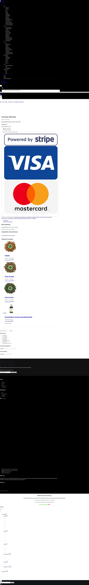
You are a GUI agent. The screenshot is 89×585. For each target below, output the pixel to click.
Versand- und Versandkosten (8, 574)
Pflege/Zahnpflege (8, 542)
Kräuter (45, 217)
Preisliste (3, 396)
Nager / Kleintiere (6, 554)
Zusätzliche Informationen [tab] (7, 221)
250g (12, 235)
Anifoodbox (34, 218)
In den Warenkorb (4, 124)
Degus (19, 217)
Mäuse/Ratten (49, 217)
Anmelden (3, 578)
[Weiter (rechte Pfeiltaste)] (1, 509)
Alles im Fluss (9, 297)
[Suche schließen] (1, 581)
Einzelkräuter (23, 217)
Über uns (3, 382)
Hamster (38, 217)
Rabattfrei (5, 335)
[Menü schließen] (0, 511)
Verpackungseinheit (5, 121)
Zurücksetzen (18, 121)
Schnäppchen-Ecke (7, 343)
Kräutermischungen (8, 565)
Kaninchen (42, 217)
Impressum (4, 387)
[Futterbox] (2, 1)
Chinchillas (16, 217)
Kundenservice (4, 571)
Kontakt (3, 383)
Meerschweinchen (4, 218)
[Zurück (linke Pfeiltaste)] (0, 509)
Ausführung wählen (8, 280)
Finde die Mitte (9, 276)
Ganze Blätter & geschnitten (10, 563)
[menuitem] (3, 3)
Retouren (3, 395)
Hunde (5, 336)
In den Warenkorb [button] (8, 321)
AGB (2, 384)
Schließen (1, 506)
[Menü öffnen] (1, 98)
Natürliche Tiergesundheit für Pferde (20, 218)
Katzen (5, 338)
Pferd (4, 544)
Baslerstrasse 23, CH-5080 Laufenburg (11, 470)
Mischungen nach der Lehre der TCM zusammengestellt (14, 529)
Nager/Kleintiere (11, 218)
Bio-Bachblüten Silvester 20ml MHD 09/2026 (18, 317)
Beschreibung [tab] (5, 220)
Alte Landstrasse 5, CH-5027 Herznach (11, 469)
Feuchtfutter (7, 518)
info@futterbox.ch (7, 472)
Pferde (28, 218)
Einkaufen (3, 514)
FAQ (2, 392)
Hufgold (7, 255)
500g (14, 235)
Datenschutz (4, 385)
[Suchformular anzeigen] (1, 86)
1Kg (9, 235)
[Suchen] (11, 330)
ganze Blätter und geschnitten (31, 217)
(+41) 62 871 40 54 (8, 471)
